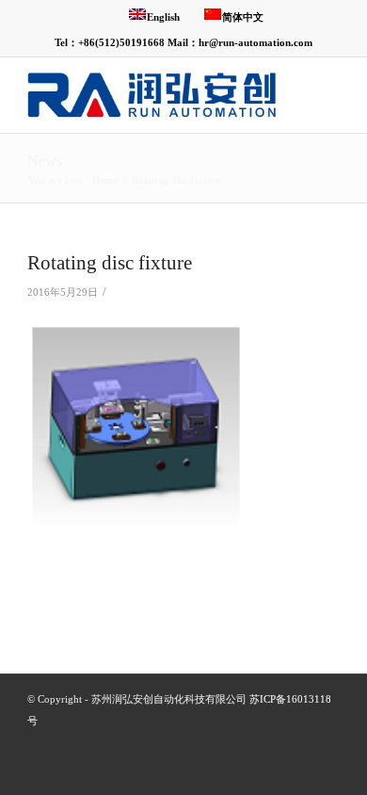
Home (105, 180)
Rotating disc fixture (109, 262)
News (44, 161)
